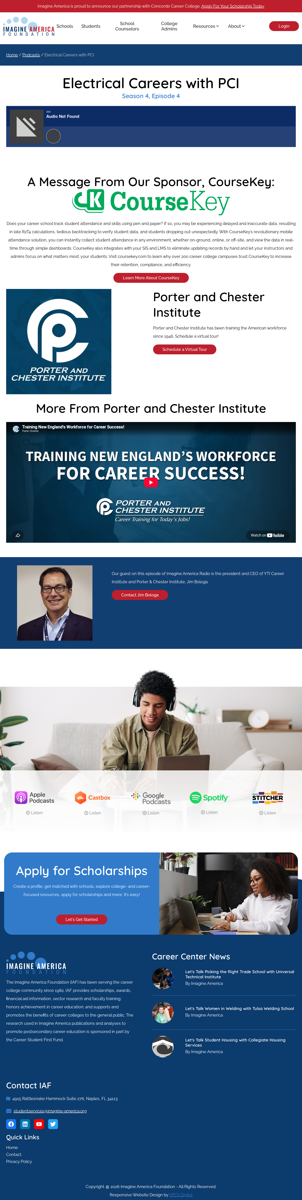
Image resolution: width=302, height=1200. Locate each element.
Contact (13, 1154)
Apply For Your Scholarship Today (232, 6)
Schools (64, 26)
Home (12, 54)
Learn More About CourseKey (151, 277)
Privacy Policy (19, 1161)
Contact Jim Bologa (140, 594)
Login (284, 26)
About (234, 26)
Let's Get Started (82, 919)
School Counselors (127, 26)
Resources (204, 26)
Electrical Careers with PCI (69, 54)
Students (90, 26)
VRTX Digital (180, 1194)
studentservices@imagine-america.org (50, 1110)
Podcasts (31, 54)
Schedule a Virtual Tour (185, 349)
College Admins (169, 26)
